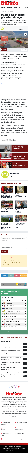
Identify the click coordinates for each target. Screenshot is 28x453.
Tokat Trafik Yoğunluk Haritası (19, 428)
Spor (15, 7)
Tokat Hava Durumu (22, 422)
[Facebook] (10, 386)
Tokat (3, 7)
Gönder (4, 251)
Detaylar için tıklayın (14, 332)
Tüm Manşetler (20, 433)
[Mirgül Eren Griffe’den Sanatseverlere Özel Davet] (21, 189)
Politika (21, 7)
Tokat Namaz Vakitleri (5, 428)
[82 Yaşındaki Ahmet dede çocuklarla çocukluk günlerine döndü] (21, 218)
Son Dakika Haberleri (8, 439)
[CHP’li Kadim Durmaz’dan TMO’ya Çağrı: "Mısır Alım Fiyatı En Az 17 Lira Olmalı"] (7, 218)
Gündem (9, 7)
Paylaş (4, 49)
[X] (12, 386)
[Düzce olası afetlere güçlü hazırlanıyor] (14, 39)
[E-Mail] (11, 177)
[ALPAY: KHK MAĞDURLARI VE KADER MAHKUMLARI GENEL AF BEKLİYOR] (7, 189)
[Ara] (23, 2)
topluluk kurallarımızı (15, 257)
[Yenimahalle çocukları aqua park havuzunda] (7, 204)
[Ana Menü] (25, 2)
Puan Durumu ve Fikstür (6, 434)
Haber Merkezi (14, 173)
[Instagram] (15, 386)
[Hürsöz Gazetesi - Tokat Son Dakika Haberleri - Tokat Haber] (9, 2)
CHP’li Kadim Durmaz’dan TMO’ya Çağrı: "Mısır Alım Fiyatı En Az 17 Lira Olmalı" (7, 226)
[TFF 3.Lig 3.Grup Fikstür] (26, 337)
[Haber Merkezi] (5, 174)
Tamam (19, 451)
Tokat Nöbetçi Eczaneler (5, 423)
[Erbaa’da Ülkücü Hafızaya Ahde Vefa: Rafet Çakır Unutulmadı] (21, 204)
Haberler (3, 12)
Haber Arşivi (20, 439)
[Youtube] (18, 386)
